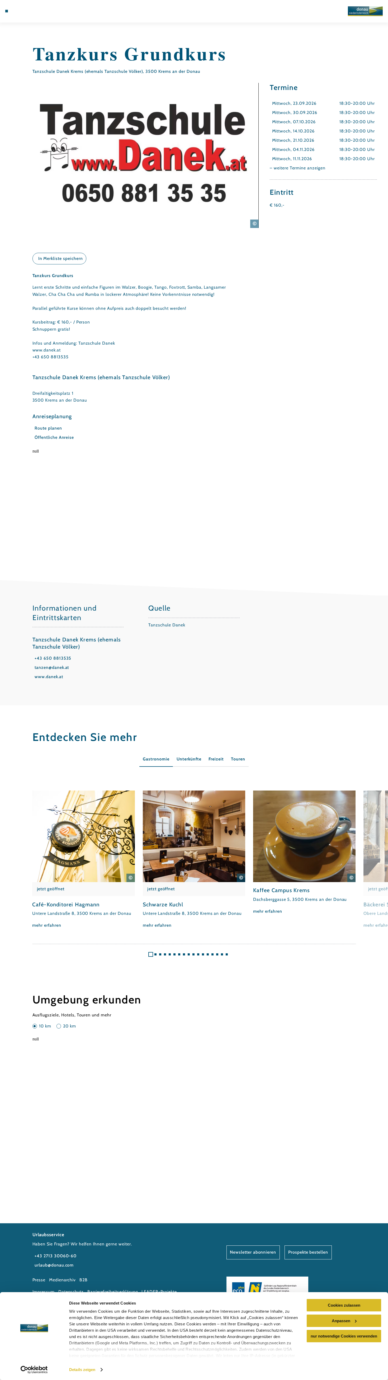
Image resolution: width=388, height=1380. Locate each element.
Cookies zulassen (344, 1305)
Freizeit (216, 759)
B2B (83, 1279)
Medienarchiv (62, 1279)
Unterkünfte (189, 759)
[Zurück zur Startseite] (365, 11)
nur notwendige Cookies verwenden (344, 1336)
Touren (238, 759)
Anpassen (341, 1321)
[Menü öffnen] (6, 11)
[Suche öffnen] (39, 11)
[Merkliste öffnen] (32, 11)
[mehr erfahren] (83, 860)
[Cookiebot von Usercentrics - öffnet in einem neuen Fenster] (34, 1370)
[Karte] (26, 11)
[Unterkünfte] (19, 11)
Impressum (43, 1291)
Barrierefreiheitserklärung (112, 1291)
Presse (39, 1279)
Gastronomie (156, 759)
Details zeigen (82, 1369)
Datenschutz (71, 1291)
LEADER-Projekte (159, 1291)
